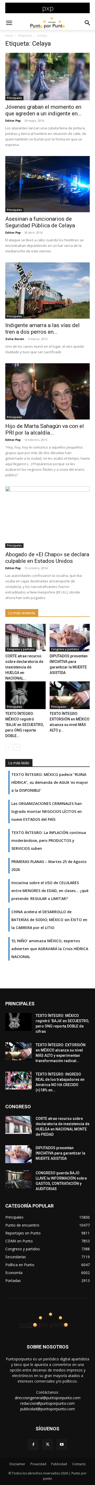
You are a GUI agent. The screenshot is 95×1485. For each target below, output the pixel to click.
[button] (9, 23)
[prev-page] (8, 747)
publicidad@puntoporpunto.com (47, 1408)
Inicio (9, 35)
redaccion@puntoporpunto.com (47, 1403)
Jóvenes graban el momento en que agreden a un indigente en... (43, 110)
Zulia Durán (14, 339)
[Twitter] (47, 1444)
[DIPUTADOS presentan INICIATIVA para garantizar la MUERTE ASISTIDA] (70, 638)
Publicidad (59, 1464)
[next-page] (17, 747)
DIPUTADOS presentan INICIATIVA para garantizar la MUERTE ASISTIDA (60, 1153)
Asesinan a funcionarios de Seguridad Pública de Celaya (40, 222)
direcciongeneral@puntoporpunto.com (47, 1397)
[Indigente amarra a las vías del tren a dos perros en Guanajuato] (47, 290)
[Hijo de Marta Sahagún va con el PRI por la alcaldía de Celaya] (47, 391)
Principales (14, 98)
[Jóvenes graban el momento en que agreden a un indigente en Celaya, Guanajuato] (47, 76)
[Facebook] (33, 1444)
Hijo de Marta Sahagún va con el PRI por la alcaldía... (44, 429)
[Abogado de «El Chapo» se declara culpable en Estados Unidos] (47, 517)
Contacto (79, 1464)
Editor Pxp (13, 120)
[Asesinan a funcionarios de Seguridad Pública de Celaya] (47, 184)
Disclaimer (17, 1464)
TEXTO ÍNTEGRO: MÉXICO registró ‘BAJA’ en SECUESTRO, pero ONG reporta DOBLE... (24, 724)
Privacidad (38, 1464)
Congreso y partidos (21, 649)
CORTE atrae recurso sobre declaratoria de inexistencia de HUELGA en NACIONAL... (24, 667)
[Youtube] (61, 1444)
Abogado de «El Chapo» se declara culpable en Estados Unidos (47, 557)
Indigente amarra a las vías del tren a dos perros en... (42, 328)
